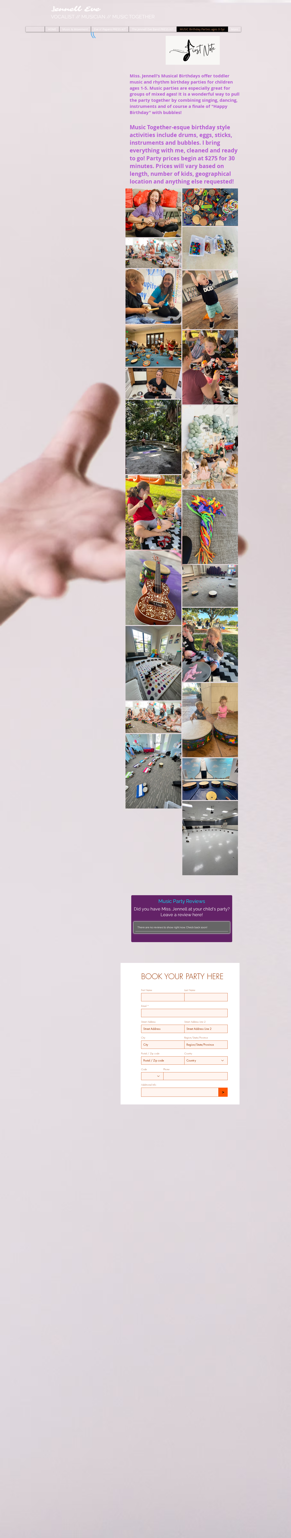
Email (143, 1006)
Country (188, 1053)
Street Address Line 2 (194, 1022)
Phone (166, 1069)
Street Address (148, 1022)
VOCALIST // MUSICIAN (103, 17)
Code (144, 1069)
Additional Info (148, 1085)
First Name (146, 990)
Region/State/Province (196, 1038)
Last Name (189, 990)
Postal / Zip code (150, 1053)
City (143, 1038)
